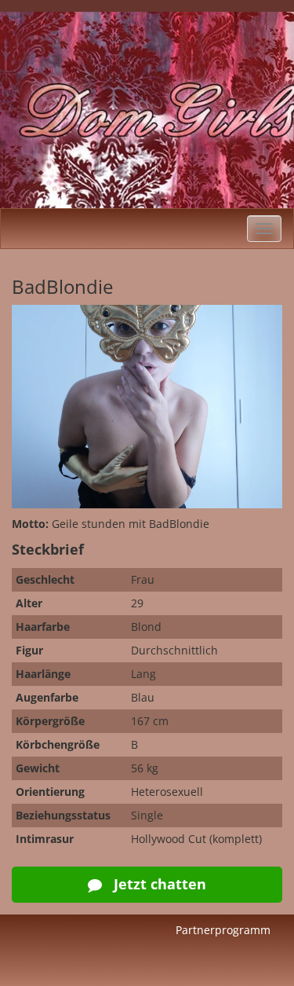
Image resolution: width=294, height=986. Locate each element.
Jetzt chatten (158, 883)
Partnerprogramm (223, 929)
